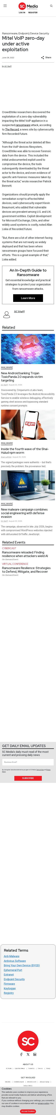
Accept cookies (28, 1111)
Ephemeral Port (13, 970)
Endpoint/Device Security (33, 33)
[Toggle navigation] (5, 6)
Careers (40, 1068)
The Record (12, 129)
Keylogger (10, 988)
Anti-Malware (11, 956)
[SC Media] (27, 6)
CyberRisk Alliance (20, 1068)
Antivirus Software (15, 960)
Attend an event (31, 1082)
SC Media (8, 1068)
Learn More (28, 298)
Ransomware (9, 33)
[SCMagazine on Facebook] (21, 1054)
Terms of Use (40, 770)
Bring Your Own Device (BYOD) (22, 965)
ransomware (23, 125)
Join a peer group (44, 1082)
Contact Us (31, 1068)
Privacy (48, 1068)
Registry (9, 993)
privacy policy (43, 1103)
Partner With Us (28, 1086)
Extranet (9, 974)
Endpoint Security (14, 979)
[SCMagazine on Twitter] (28, 1054)
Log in (22, 12)
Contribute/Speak (19, 1082)
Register (32, 12)
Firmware (9, 983)
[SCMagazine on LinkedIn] (35, 1054)
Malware (7, 367)
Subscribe (28, 778)
